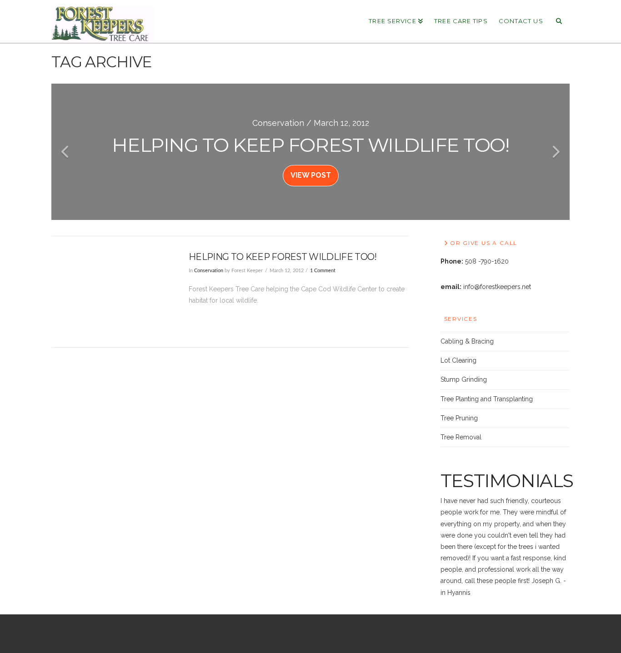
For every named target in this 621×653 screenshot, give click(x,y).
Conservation (208, 271)
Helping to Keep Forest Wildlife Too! (282, 256)
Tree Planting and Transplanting (487, 399)
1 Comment (323, 271)
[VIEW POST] (112, 291)
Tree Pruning (459, 418)
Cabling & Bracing (467, 341)
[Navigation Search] (559, 20)
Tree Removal (461, 437)
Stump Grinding (464, 379)
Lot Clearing (458, 360)
